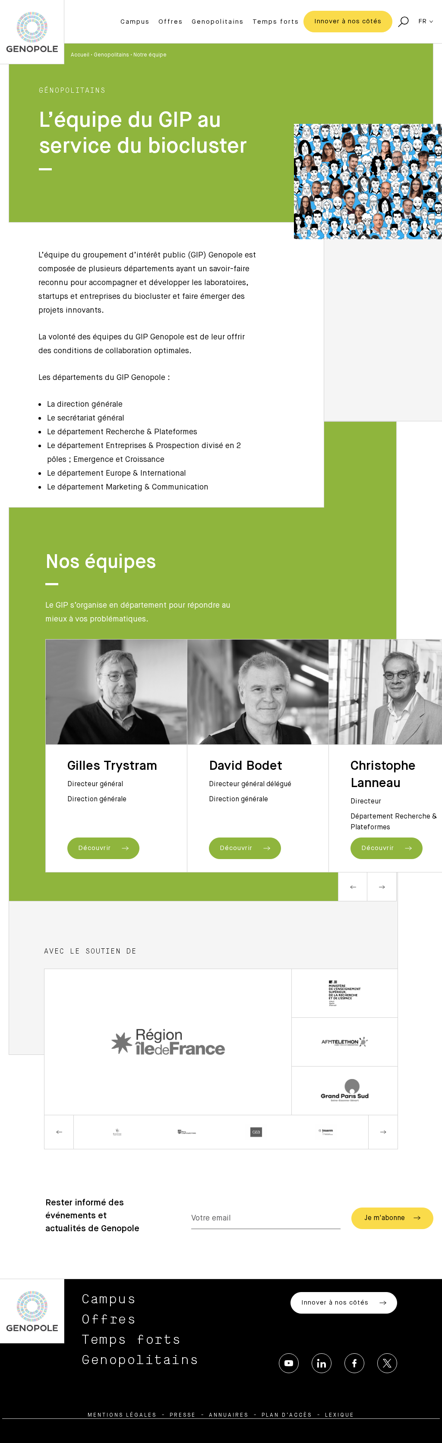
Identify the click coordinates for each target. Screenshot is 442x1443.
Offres (170, 22)
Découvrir (95, 848)
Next (382, 886)
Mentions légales (122, 1415)
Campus (135, 22)
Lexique (339, 1415)
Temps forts (276, 22)
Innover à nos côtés (348, 21)
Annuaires (229, 1415)
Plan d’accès (287, 1415)
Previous (352, 886)
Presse (183, 1415)
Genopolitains (218, 22)
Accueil (80, 55)
